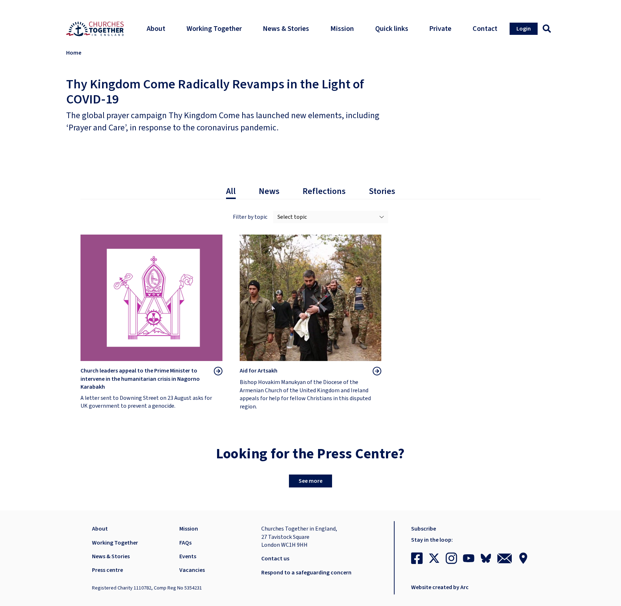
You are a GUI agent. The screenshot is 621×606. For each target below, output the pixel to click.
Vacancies (192, 570)
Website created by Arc (440, 587)
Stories (382, 191)
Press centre (107, 570)
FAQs (185, 543)
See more (310, 481)
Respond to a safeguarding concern (306, 573)
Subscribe (423, 529)
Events (187, 556)
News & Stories (111, 556)
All (231, 191)
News (269, 191)
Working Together (115, 543)
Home (73, 53)
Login (523, 29)
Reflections (324, 191)
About (100, 529)
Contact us (275, 559)
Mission (188, 529)
